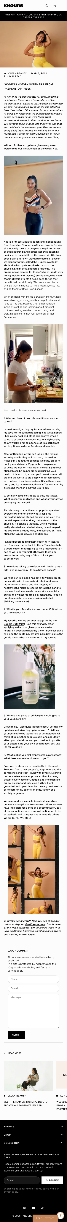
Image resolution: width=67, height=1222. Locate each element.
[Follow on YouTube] (33, 1208)
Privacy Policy (27, 967)
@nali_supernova (35, 924)
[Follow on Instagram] (24, 1208)
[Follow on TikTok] (42, 1208)
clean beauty (17, 73)
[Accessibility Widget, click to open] (60, 1215)
